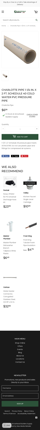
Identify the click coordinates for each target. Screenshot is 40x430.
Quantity (5, 124)
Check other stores (32, 115)
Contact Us (20, 362)
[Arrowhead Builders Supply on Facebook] (36, 418)
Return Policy (29, 411)
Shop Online (20, 343)
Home (4, 26)
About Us (20, 356)
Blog (20, 352)
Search (7, 411)
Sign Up (20, 404)
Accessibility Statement (26, 413)
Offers (20, 346)
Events (20, 349)
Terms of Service (9, 413)
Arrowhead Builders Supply (22, 424)
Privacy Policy (17, 411)
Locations (20, 359)
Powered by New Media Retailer (19, 426)
